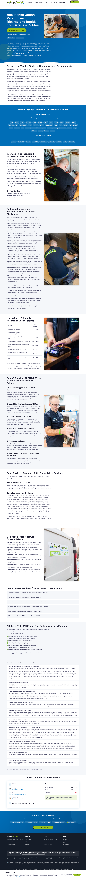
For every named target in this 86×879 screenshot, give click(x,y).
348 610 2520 (15, 785)
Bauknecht (28, 122)
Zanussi (40, 130)
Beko (34, 122)
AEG (12, 122)
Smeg (75, 128)
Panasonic (33, 128)
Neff (22, 128)
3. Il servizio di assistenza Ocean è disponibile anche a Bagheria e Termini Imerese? (29, 602)
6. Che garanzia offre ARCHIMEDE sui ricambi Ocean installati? (24, 615)
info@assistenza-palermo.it (19, 794)
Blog (46, 2)
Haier (30, 125)
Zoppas (52, 130)
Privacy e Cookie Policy (68, 846)
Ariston (22, 122)
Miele (11, 128)
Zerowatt (46, 130)
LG (70, 125)
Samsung (50, 128)
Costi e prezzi (66, 844)
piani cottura (71, 141)
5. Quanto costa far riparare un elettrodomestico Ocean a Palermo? (25, 611)
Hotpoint (41, 125)
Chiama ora (75, 1)
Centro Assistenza (11, 6)
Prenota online (62, 2)
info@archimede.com (68, 869)
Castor (56, 122)
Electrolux (68, 122)
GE (16, 125)
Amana (16, 122)
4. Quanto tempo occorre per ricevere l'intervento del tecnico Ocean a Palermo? (28, 606)
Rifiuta (62, 874)
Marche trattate (38, 2)
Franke (73, 122)
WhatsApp (11, 37)
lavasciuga (51, 141)
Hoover (35, 125)
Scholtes (63, 128)
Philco (39, 128)
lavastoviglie (21, 141)
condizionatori (43, 141)
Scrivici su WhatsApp (17, 789)
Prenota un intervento (17, 799)
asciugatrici (35, 141)
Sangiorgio (56, 128)
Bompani (40, 122)
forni (65, 141)
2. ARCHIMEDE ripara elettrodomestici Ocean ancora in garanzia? (24, 597)
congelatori (58, 141)
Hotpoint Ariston (49, 125)
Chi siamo (50, 2)
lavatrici (14, 141)
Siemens (69, 128)
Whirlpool (34, 130)
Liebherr (75, 125)
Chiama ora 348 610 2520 (17, 30)
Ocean (27, 128)
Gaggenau (11, 125)
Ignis (56, 125)
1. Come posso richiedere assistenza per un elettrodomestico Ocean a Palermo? (28, 592)
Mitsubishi (17, 128)
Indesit (65, 125)
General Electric (23, 125)
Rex (44, 128)
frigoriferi (28, 141)
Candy (51, 122)
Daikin (61, 122)
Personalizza (69, 874)
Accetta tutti (77, 874)
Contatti (55, 2)
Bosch (46, 122)
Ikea (60, 125)
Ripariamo (30, 2)
